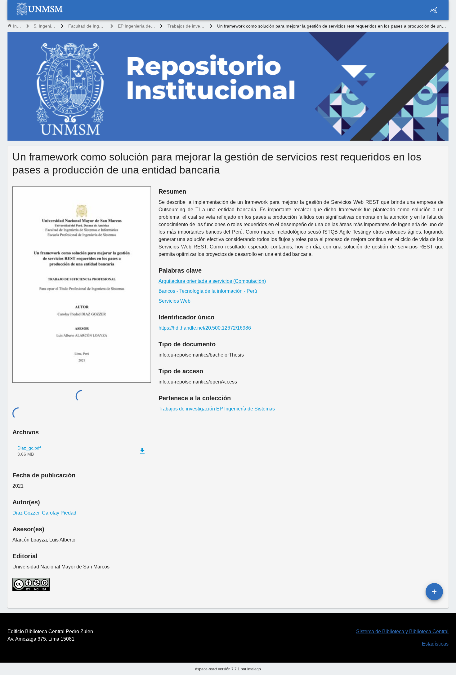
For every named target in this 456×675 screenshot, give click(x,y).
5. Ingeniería (45, 26)
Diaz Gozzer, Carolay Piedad (44, 512)
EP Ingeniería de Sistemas (136, 26)
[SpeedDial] (434, 591)
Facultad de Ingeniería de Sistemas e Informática (86, 26)
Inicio (17, 26)
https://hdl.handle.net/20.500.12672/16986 (205, 328)
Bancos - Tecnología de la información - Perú (208, 291)
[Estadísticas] (433, 9)
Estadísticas (435, 644)
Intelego (254, 669)
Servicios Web (174, 301)
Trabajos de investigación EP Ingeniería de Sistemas (186, 26)
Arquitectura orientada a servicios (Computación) (212, 281)
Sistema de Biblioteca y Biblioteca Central (402, 631)
